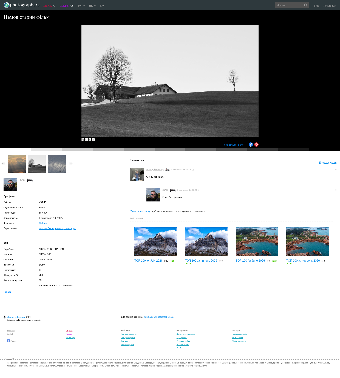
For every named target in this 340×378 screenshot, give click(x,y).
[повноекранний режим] (93, 139)
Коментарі (70, 337)
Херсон (159, 366)
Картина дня (126, 341)
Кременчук (278, 363)
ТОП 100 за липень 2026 (201, 260)
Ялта (204, 366)
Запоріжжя (199, 363)
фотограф (34, 363)
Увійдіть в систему (140, 211)
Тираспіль (135, 366)
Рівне (75, 366)
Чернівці (197, 366)
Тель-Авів (115, 366)
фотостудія (101, 363)
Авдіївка (117, 363)
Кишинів (268, 363)
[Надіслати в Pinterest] (256, 146)
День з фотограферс (186, 334)
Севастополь (84, 366)
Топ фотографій (128, 337)
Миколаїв (43, 366)
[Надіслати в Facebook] (251, 146)
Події (179, 348)
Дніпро (173, 363)
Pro (102, 5)
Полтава (68, 366)
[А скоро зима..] (57, 156)
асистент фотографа (72, 363)
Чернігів (189, 366)
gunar (22, 179)
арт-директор (89, 363)
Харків (152, 366)
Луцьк (320, 363)
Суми (107, 366)
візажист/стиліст (54, 363)
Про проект (182, 337)
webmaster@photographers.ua (159, 317)
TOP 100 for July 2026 (148, 260)
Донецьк (180, 363)
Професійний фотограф (18, 363)
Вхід (316, 5)
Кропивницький (301, 363)
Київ (262, 363)
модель (43, 363)
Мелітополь (23, 366)
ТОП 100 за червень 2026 (303, 260)
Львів (326, 363)
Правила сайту (183, 341)
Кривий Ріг (288, 363)
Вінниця (156, 363)
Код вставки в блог (234, 144)
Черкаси (181, 366)
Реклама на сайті (239, 334)
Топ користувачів (129, 334)
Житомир (189, 363)
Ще (91, 5)
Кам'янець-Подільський (232, 363)
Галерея (66, 5)
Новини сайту (183, 345)
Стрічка (49, 5)
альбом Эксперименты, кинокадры (57, 228)
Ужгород (144, 366)
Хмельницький (170, 366)
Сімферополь (98, 366)
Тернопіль (125, 366)
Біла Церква (127, 363)
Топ (80, 5)
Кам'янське (249, 363)
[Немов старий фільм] (37, 156)
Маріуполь (11, 366)
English (10, 334)
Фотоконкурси (127, 345)
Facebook (14, 341)
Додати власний (327, 162)
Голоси (8, 292)
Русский (11, 330)
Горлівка (165, 363)
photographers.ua (16, 317)
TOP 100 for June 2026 (250, 260)
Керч (257, 363)
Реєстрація (330, 5)
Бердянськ (139, 363)
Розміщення (237, 337)
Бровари (148, 363)
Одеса (60, 366)
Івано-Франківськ (212, 363)
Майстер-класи (239, 341)
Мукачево (33, 366)
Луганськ (313, 363)
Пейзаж (43, 223)
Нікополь (52, 366)
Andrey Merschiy (155, 169)
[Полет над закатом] (17, 156)
